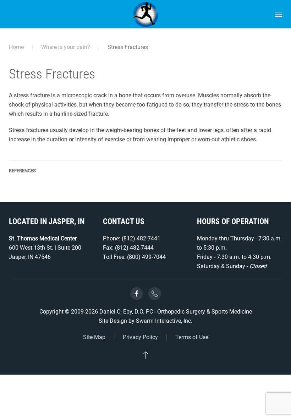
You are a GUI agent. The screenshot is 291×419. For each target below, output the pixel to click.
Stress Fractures (128, 47)
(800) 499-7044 (146, 257)
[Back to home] (145, 14)
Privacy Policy (140, 337)
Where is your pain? (65, 47)
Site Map (94, 337)
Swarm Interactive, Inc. (164, 320)
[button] (278, 14)
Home (16, 47)
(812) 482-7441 (141, 238)
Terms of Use (191, 337)
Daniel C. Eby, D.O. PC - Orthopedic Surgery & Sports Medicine (175, 311)
